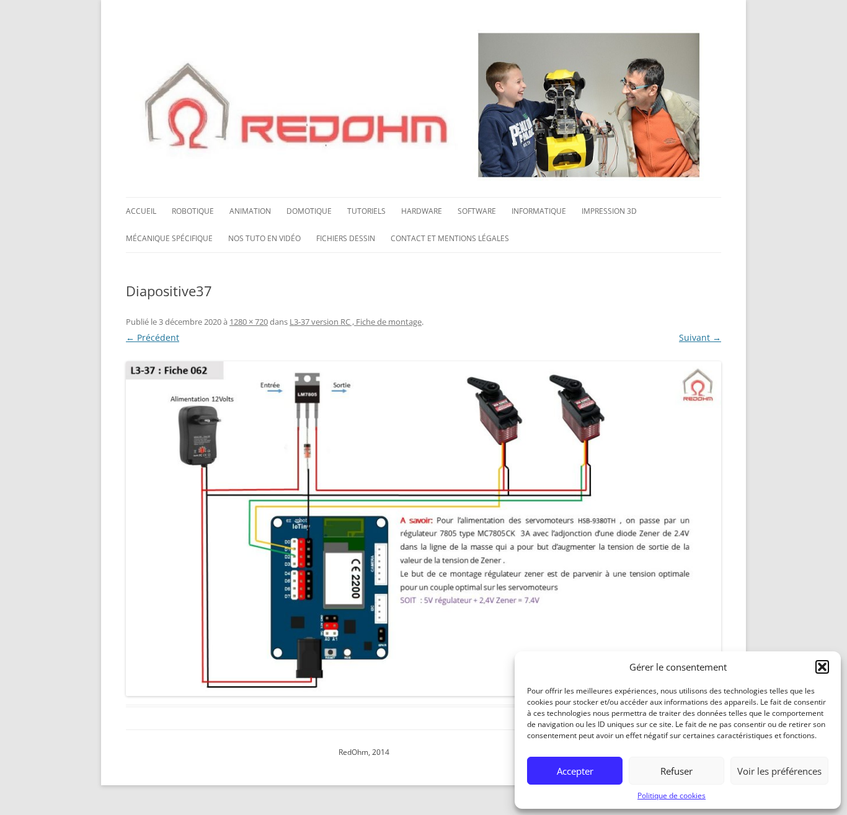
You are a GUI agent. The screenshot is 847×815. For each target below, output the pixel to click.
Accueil (141, 211)
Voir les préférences (779, 771)
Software (477, 211)
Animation (250, 211)
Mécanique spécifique (169, 238)
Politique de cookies (671, 795)
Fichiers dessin (345, 238)
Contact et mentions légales (450, 238)
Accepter (575, 771)
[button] (822, 667)
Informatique (539, 211)
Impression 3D (609, 211)
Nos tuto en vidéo (264, 238)
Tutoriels (366, 211)
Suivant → (700, 337)
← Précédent (152, 337)
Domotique (309, 211)
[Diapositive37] (423, 528)
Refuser (676, 771)
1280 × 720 (248, 321)
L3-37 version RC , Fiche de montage (356, 321)
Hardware (421, 211)
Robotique (193, 211)
